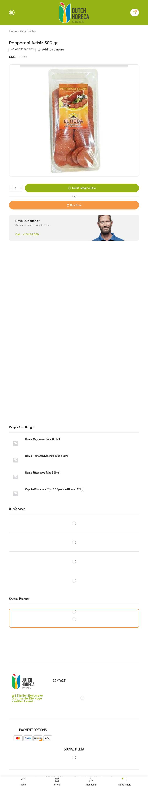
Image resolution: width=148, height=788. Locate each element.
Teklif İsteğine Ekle (84, 187)
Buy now (75, 205)
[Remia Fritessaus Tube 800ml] (15, 477)
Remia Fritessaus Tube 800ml (42, 472)
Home (13, 31)
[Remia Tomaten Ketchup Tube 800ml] (15, 460)
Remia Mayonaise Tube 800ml (42, 439)
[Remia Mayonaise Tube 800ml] (15, 443)
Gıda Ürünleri (28, 31)
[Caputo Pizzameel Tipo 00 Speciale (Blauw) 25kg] (15, 493)
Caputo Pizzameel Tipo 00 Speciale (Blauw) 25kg (54, 489)
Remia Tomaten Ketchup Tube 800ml (47, 456)
